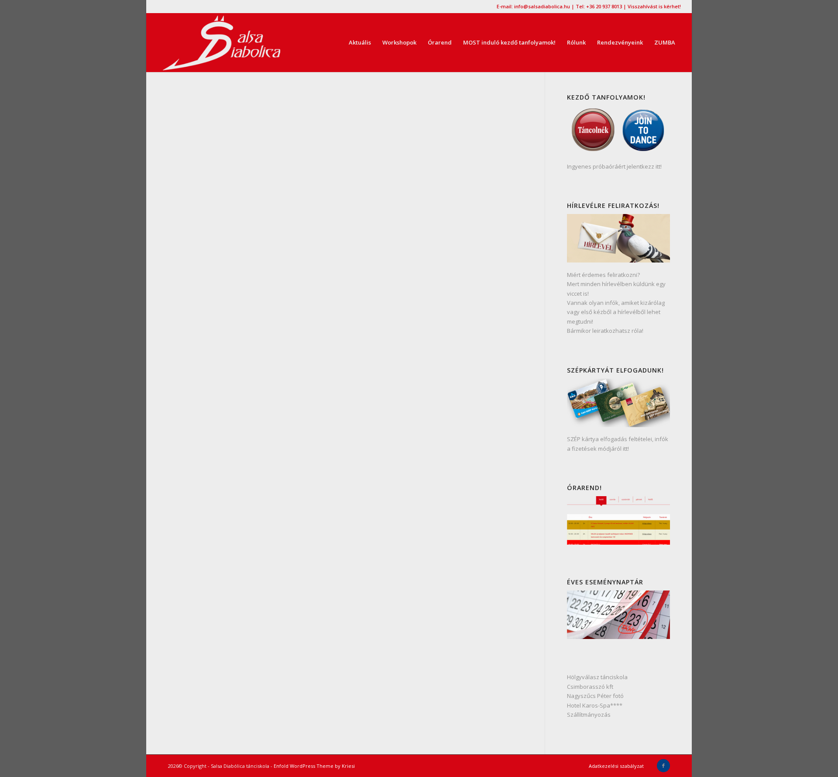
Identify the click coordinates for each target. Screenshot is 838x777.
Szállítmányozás (589, 714)
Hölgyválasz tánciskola (597, 677)
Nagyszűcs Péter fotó (595, 696)
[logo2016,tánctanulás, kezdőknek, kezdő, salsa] (221, 42)
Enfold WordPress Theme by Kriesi (314, 766)
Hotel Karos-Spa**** (594, 705)
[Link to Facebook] (663, 765)
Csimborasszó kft (590, 687)
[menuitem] (360, 42)
